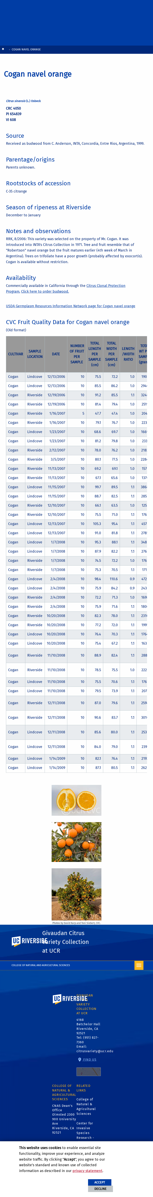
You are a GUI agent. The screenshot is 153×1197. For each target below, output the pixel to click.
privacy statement (87, 1171)
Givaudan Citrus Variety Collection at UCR (65, 941)
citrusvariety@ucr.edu (94, 1051)
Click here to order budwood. (45, 291)
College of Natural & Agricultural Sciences (86, 1106)
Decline (100, 1189)
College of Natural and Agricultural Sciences (41, 965)
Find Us (89, 1059)
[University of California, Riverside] (70, 1005)
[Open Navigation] (138, 965)
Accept (99, 1182)
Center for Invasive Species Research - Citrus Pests (86, 1132)
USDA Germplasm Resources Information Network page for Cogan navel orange (70, 306)
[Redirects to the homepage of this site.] (3, 50)
